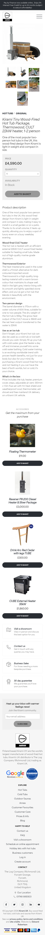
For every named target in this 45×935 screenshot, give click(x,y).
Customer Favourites (22, 807)
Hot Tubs (22, 789)
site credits (15, 921)
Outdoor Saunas (22, 798)
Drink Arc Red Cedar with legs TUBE (22, 551)
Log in (22, 857)
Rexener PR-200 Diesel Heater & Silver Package (23, 500)
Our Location (24, 892)
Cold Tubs (22, 794)
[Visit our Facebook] (6, 904)
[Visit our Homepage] (7, 16)
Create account (23, 861)
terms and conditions (33, 918)
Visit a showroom (23, 628)
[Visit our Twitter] (14, 904)
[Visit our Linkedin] (31, 904)
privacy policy (16, 918)
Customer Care (22, 811)
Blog (22, 820)
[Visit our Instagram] (22, 904)
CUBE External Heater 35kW (22, 602)
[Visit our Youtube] (39, 904)
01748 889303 (23, 896)
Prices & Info (22, 816)
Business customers (22, 852)
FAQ (22, 835)
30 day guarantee (23, 680)
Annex (22, 803)
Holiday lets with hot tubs (23, 848)
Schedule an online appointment (22, 844)
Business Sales (21, 663)
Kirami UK (23, 910)
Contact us (19, 646)
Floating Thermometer (22, 451)
